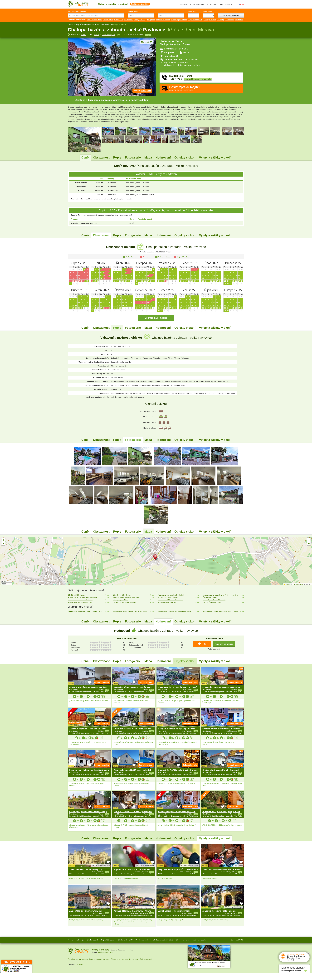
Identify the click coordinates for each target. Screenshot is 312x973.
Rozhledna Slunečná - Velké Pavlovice (82, 597)
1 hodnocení (239, 670)
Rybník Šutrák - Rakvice (212, 602)
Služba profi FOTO (125, 940)
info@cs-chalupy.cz (105, 952)
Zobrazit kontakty (101, 682)
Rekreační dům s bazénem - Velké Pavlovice (134, 687)
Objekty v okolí (184, 157)
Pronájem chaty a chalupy (78, 959)
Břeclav (96, 35)
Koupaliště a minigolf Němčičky (80, 602)
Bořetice (83, 35)
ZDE (103, 697)
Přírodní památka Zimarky (168, 597)
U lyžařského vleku (195, 20)
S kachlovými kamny (179, 20)
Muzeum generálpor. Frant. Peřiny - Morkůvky (220, 595)
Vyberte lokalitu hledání (77, 12)
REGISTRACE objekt (215, 4)
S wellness (229, 20)
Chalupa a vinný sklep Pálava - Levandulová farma (225, 729)
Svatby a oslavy (210, 20)
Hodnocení (163, 157)
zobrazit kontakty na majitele (198, 79)
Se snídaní (239, 20)
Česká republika (87, 24)
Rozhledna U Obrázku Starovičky (170, 600)
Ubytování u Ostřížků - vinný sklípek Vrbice (178, 770)
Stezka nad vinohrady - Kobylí (124, 602)
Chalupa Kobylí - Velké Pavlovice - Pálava (88, 687)
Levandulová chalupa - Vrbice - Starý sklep (89, 770)
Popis (117, 157)
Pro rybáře (151, 20)
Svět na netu (134, 959)
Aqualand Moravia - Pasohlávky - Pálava (132, 911)
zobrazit (142, 91)
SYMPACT (80, 964)
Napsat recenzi (224, 644)
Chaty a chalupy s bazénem (99, 959)
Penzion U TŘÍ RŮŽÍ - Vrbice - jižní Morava (133, 812)
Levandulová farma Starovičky (214, 600)
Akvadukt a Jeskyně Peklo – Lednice (219, 911)
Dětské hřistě (108, 20)
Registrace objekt (198, 940)
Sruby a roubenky (163, 20)
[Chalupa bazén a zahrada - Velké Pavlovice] (87, 456)
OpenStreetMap (298, 584)
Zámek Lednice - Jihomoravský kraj (85, 869)
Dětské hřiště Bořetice (76, 595)
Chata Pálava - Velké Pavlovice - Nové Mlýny (222, 687)
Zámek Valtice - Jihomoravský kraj (174, 911)
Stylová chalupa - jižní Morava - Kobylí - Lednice (136, 770)
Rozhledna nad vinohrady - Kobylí (171, 595)
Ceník (85, 157)
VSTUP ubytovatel (197, 4)
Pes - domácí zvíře (94, 20)
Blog (178, 940)
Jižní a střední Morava (102, 24)
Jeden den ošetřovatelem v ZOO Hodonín (221, 869)
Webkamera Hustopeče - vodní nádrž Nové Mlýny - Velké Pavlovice (176, 611)
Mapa (148, 157)
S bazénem (118, 20)
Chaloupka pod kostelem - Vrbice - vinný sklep (90, 812)
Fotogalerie (133, 157)
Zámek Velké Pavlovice (122, 595)
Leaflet (287, 584)
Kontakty (228, 4)
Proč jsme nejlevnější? (140, 4)
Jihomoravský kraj (108, 35)
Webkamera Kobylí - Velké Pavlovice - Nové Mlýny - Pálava (131, 611)
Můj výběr (184, 4)
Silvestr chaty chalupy (119, 959)
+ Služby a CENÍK (17, 962)
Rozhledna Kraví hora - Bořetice (80, 600)
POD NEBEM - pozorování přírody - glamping (223, 812)
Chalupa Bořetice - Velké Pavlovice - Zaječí (177, 687)
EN (243, 4)
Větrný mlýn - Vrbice (120, 600)
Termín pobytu (133, 12)
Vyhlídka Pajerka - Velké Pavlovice (126, 597)
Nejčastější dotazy (108, 940)
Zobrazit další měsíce (156, 318)
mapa (148, 35)
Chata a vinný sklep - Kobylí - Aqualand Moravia (224, 770)
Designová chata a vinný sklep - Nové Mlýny (178, 729)
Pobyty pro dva (139, 20)
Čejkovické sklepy (210, 597)
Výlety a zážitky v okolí (215, 157)
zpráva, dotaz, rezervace (184, 88)
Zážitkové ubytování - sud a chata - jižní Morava (91, 729)
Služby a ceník (92, 940)
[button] (156, 557)
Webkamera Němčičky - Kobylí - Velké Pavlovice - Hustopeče (86, 611)
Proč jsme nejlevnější (76, 940)
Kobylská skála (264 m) (167, 602)
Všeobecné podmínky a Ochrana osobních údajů (154, 940)
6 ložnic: (168, 49)
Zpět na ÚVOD (237, 940)
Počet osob (192, 12)
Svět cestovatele (146, 959)
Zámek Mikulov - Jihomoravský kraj (85, 911)
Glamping (220, 20)
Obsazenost (101, 157)
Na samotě (128, 20)
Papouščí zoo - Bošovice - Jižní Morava (132, 869)
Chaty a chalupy (73, 24)
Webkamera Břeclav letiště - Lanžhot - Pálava (220, 611)
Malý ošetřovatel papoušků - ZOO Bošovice (178, 869)
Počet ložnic (207, 12)
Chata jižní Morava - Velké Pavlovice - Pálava (134, 729)
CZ (240, 4)
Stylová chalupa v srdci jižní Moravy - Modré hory (180, 812)
